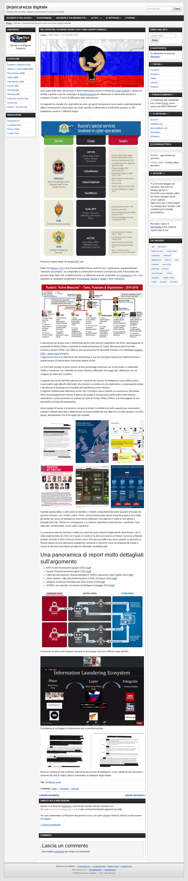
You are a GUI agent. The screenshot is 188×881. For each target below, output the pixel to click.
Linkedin (154, 82)
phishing (155, 269)
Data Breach (13, 82)
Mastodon (155, 56)
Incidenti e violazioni (18, 18)
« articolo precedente (49, 795)
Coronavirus (125, 275)
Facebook (84, 279)
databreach (156, 260)
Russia (54, 268)
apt (46, 782)
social (118, 91)
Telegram (154, 87)
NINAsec (154, 155)
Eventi (10, 103)
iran (176, 260)
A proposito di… (14, 121)
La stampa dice (14, 125)
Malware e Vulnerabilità (70, 18)
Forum (47, 818)
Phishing (11, 90)
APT (77, 261)
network (125, 91)
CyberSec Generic (15, 98)
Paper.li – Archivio (15, 107)
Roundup (11, 94)
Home (9, 23)
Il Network (112, 18)
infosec (51, 782)
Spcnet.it (154, 120)
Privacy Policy (13, 129)
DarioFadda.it (110, 870)
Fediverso (67, 806)
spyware (155, 277)
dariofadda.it (156, 227)
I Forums (130, 18)
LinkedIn (75, 788)
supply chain (168, 277)
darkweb (167, 255)
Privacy (10, 86)
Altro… (95, 18)
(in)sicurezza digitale (26, 7)
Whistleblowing (95, 870)
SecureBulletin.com (158, 128)
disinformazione (88, 94)
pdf (88, 568)
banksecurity (157, 251)
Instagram (154, 74)
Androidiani (155, 132)
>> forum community (50, 824)
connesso (59, 851)
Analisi (10, 77)
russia (58, 782)
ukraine (163, 282)
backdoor (162, 247)
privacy (165, 269)
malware (155, 264)
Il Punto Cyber (156, 162)
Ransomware (44, 18)
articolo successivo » (135, 795)
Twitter (103, 279)
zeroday (173, 282)
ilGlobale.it (154, 136)
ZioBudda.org (156, 124)
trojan (153, 282)
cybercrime (172, 251)
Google (94, 279)
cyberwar (155, 255)
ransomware (157, 273)
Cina (61, 268)
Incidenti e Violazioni (16, 65)
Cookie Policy (13, 133)
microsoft (166, 264)
